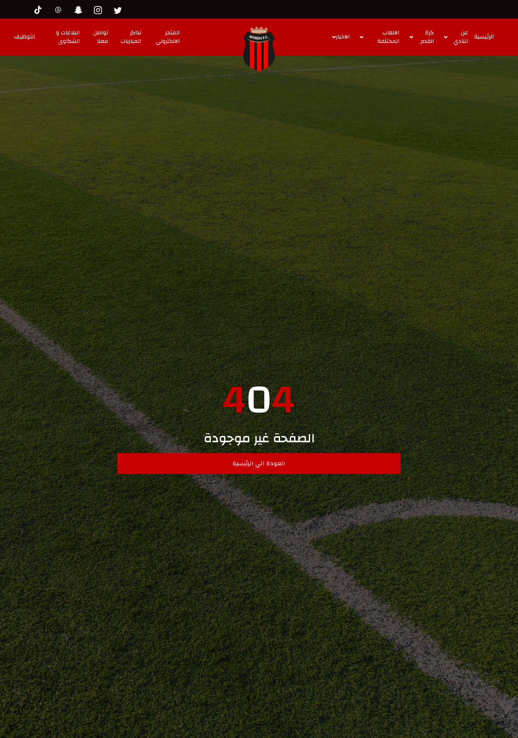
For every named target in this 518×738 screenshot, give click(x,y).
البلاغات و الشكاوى (68, 37)
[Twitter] (120, 9)
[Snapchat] (80, 9)
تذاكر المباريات (131, 37)
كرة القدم (427, 37)
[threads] (60, 9)
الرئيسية (484, 37)
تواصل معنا (100, 37)
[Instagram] (100, 9)
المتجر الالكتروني (168, 37)
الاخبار (343, 37)
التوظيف (24, 37)
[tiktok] (40, 9)
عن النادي (461, 37)
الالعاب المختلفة (388, 37)
